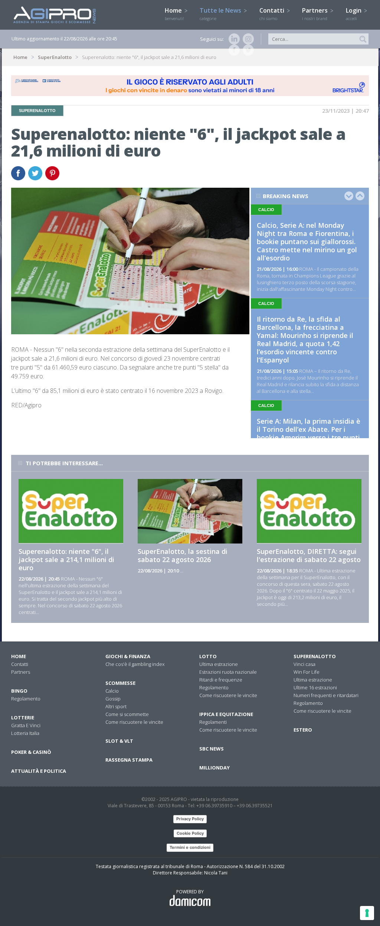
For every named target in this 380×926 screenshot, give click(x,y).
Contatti (272, 13)
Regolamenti (213, 722)
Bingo (19, 690)
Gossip (113, 698)
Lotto (208, 656)
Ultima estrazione (218, 664)
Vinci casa (304, 664)
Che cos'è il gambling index (134, 664)
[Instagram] (247, 39)
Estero (303, 729)
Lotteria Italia (25, 733)
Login (354, 13)
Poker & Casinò (31, 752)
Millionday (214, 767)
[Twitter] (247, 50)
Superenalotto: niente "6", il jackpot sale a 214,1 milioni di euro (66, 559)
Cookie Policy (190, 833)
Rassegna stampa (129, 759)
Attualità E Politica (38, 771)
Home (174, 13)
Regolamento (25, 698)
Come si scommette (127, 714)
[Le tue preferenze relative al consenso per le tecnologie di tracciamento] (367, 913)
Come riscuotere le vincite (134, 722)
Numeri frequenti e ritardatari (326, 695)
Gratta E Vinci (25, 725)
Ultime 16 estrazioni (315, 687)
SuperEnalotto (55, 57)
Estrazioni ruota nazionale (228, 672)
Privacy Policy (190, 818)
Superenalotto (315, 656)
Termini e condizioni (190, 847)
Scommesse (120, 683)
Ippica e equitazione (226, 714)
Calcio (112, 690)
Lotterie (22, 717)
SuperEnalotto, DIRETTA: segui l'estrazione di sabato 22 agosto (309, 555)
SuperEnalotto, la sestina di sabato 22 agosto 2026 (182, 555)
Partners (315, 13)
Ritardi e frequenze (220, 679)
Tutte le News (221, 13)
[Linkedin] (233, 39)
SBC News (211, 748)
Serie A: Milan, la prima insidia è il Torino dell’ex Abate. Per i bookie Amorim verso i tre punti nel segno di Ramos (308, 433)
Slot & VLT (119, 741)
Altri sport (116, 706)
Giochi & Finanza (127, 656)
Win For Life (307, 672)
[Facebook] (233, 50)
